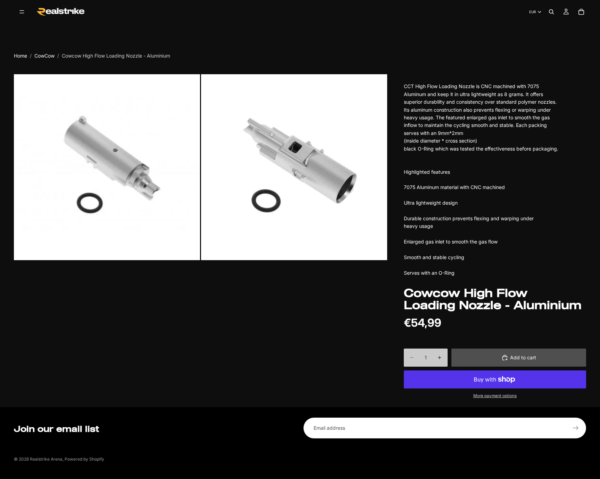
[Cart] (581, 11)
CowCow (44, 56)
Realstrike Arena (46, 459)
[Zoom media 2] (294, 167)
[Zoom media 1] (107, 167)
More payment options (495, 395)
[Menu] (22, 12)
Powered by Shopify (84, 459)
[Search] (551, 11)
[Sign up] (575, 428)
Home (20, 56)
